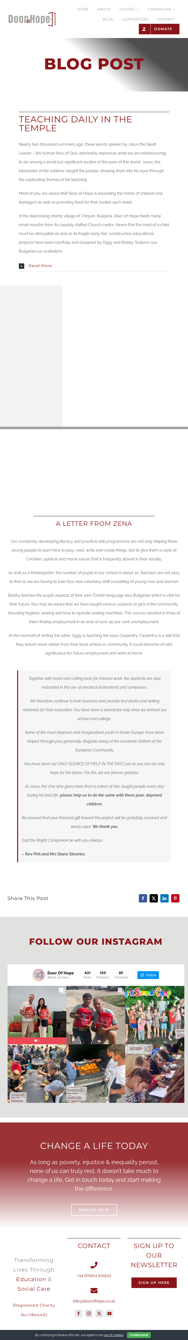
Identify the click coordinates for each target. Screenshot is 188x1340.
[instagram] (89, 1313)
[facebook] (78, 1313)
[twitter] (99, 1313)
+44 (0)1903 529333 (94, 1275)
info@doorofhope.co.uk (94, 1301)
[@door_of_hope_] (39, 975)
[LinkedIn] (164, 898)
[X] (153, 898)
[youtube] (109, 1313)
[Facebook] (143, 898)
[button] (94, 266)
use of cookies (113, 1335)
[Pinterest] (175, 898)
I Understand (139, 1335)
